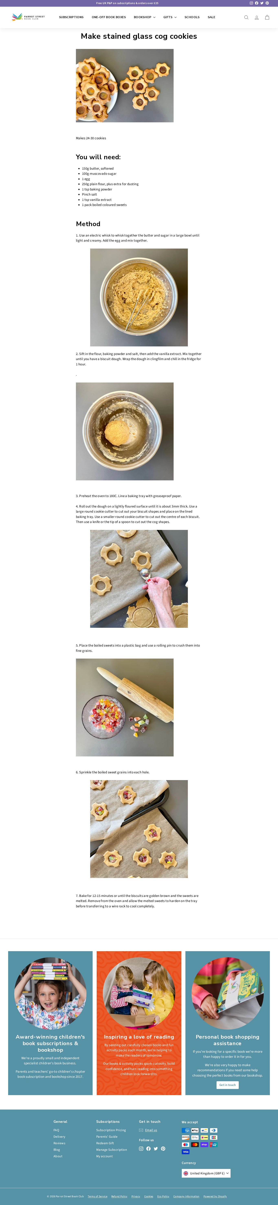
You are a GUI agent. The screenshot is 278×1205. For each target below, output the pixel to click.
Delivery (59, 1136)
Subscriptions (71, 17)
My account (104, 1156)
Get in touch (227, 1085)
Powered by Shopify (215, 1196)
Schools (192, 17)
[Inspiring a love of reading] (139, 993)
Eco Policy (163, 1196)
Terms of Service (97, 1196)
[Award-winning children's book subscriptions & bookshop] (50, 993)
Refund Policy (119, 1196)
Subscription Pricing (111, 1130)
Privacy (135, 1196)
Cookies (148, 1196)
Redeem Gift (105, 1143)
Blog (57, 1150)
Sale (211, 17)
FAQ (56, 1130)
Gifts (168, 17)
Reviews (59, 1143)
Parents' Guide (106, 1136)
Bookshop (143, 17)
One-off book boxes (109, 17)
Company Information (186, 1196)
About (58, 1156)
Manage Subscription (111, 1150)
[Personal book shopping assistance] (228, 993)
